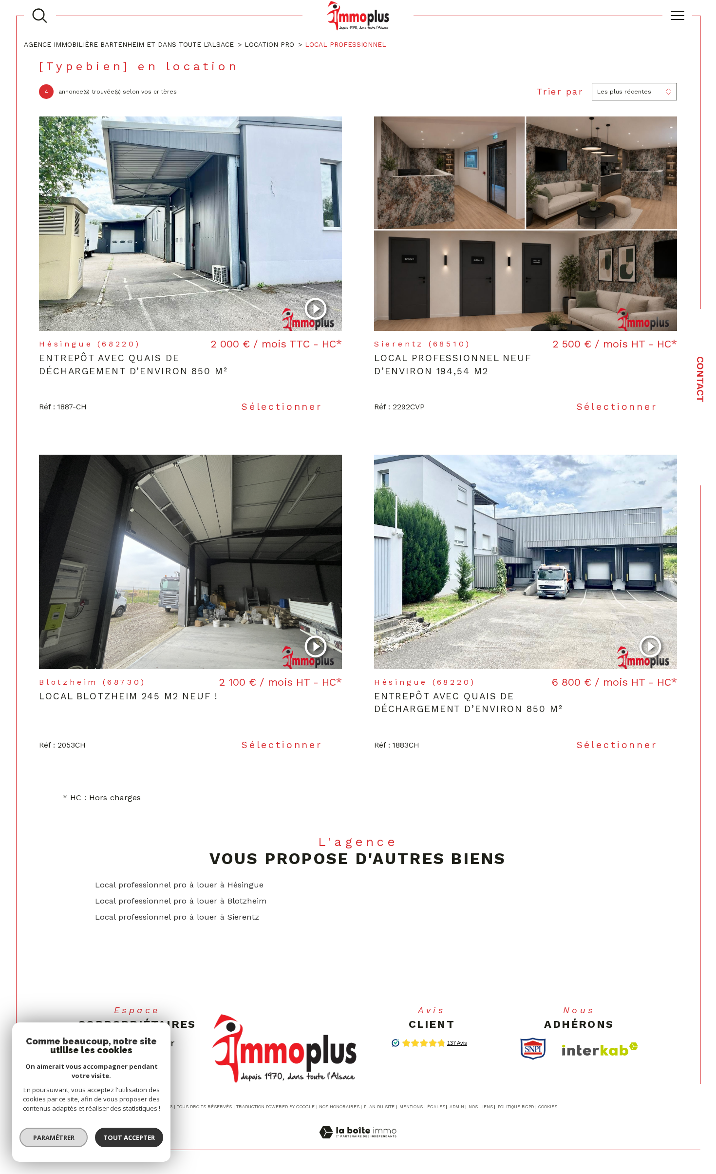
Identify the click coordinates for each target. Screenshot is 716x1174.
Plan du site (379, 1106)
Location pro (269, 44)
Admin (457, 1106)
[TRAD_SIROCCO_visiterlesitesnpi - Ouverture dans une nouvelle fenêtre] (533, 1049)
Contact (700, 379)
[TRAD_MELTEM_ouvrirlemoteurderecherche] (40, 16)
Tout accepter (129, 1137)
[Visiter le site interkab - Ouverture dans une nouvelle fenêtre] (600, 1049)
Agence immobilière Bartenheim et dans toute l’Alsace (129, 44)
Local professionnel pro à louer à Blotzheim (181, 900)
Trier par (560, 91)
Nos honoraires (339, 1106)
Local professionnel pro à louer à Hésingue (179, 884)
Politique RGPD (516, 1106)
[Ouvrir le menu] (677, 15)
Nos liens (481, 1106)
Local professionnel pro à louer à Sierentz (177, 917)
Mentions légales (422, 1106)
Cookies (547, 1106)
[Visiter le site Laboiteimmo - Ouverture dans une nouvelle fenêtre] (357, 1143)
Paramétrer (54, 1137)
